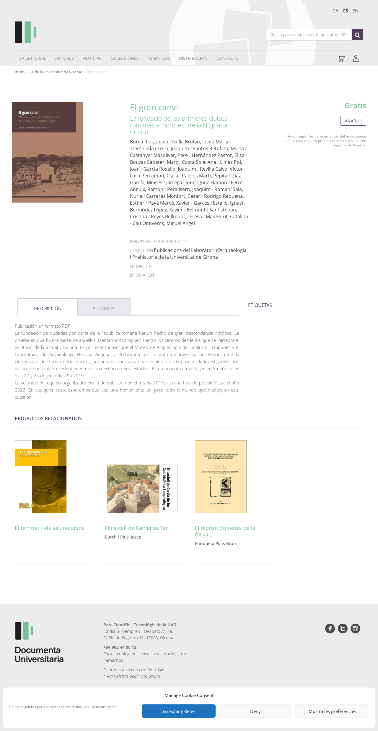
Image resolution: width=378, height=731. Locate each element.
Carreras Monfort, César (173, 196)
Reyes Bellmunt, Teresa (176, 216)
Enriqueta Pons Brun (215, 543)
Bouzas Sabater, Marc (154, 162)
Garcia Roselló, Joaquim (170, 169)
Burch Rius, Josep (149, 141)
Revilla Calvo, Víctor (221, 169)
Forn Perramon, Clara (154, 175)
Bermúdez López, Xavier (156, 209)
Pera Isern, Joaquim (189, 189)
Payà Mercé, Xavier (169, 203)
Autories (103, 308)
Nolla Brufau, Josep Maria (200, 141)
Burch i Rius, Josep (123, 537)
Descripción (47, 308)
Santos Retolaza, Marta (218, 148)
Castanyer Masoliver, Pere (159, 155)
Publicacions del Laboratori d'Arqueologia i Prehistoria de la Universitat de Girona (188, 253)
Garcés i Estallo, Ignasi (218, 203)
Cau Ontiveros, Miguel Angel (164, 223)
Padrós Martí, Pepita (204, 175)
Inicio (19, 72)
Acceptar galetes (178, 711)
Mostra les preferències (332, 711)
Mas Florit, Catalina (227, 216)
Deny (255, 711)
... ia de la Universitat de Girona (54, 72)
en (356, 11)
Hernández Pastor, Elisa (218, 155)
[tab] (47, 307)
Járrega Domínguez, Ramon (196, 182)
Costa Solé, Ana (199, 162)
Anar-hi (353, 121)
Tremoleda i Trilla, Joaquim (159, 148)
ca (335, 11)
